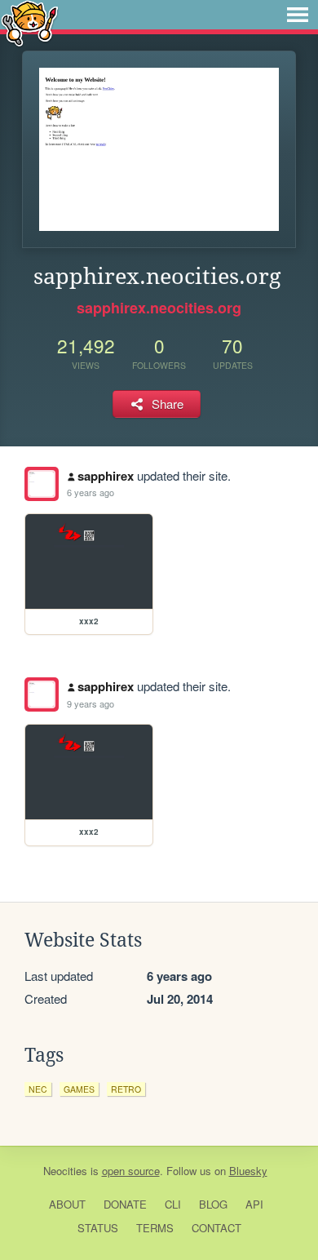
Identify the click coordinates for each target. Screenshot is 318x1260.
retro (126, 1089)
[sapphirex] (41, 484)
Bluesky (248, 1170)
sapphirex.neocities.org (159, 307)
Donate (125, 1204)
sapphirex (105, 476)
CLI (173, 1204)
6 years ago (90, 492)
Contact (216, 1228)
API (254, 1204)
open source (131, 1170)
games (79, 1089)
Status (97, 1228)
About (67, 1204)
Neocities (65, 1170)
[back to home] (30, 22)
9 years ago (90, 703)
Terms (155, 1228)
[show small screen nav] (297, 14)
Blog (213, 1204)
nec (38, 1089)
